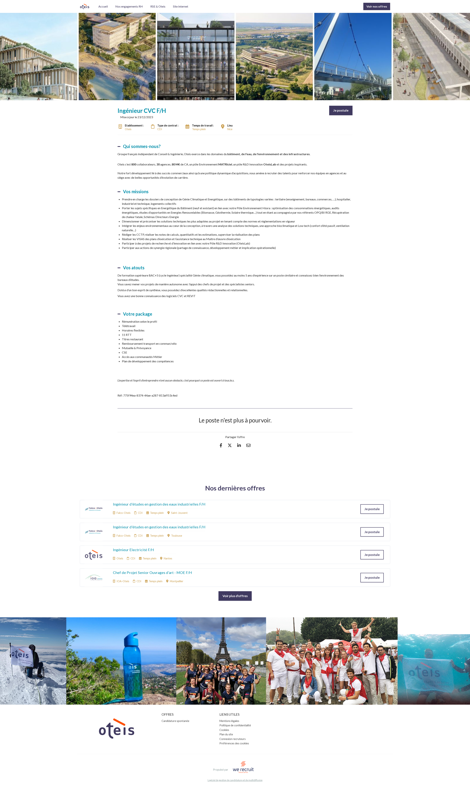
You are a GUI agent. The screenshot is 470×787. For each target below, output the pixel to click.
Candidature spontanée (175, 720)
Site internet (180, 6)
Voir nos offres (376, 6)
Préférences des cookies (234, 743)
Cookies (224, 729)
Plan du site (226, 734)
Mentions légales (229, 720)
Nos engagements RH (129, 6)
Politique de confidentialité (235, 725)
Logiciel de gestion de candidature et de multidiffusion (235, 780)
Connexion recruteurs (232, 738)
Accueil (103, 6)
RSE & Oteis (157, 6)
